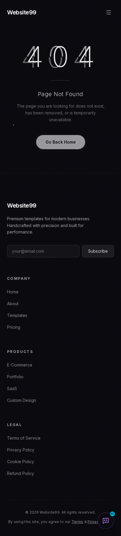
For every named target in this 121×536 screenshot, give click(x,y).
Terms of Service (24, 437)
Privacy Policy (20, 449)
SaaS (12, 388)
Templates (17, 315)
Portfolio (15, 376)
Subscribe (98, 251)
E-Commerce (19, 364)
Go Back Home (61, 141)
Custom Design (21, 400)
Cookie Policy (20, 461)
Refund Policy (20, 473)
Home (13, 291)
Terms (77, 521)
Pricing (13, 327)
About (13, 303)
